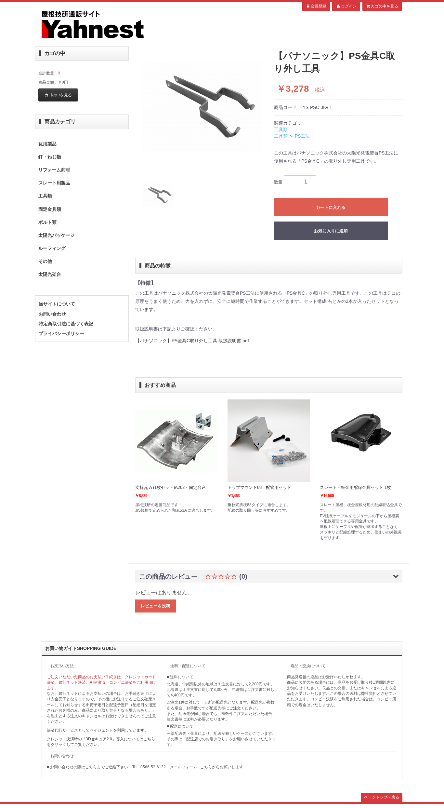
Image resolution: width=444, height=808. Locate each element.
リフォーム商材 (54, 169)
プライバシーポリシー (61, 333)
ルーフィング (52, 248)
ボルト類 (47, 222)
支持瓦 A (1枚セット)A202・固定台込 (170, 487)
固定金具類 (49, 209)
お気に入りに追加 (331, 230)
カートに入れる (331, 207)
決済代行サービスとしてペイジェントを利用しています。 (97, 730)
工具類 (45, 195)
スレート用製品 (54, 182)
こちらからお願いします (221, 767)
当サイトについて (57, 303)
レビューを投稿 (155, 605)
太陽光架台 (49, 274)
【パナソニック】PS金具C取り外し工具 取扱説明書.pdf (192, 340)
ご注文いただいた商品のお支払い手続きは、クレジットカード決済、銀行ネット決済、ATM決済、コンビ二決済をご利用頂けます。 (101, 682)
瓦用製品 (47, 143)
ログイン (349, 6)
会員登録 (318, 6)
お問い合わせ (52, 313)
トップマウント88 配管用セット (259, 487)
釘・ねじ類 (49, 156)
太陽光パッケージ (56, 235)
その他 (45, 261)
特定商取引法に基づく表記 (66, 323)
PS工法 (302, 136)
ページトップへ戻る (381, 797)
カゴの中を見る (384, 6)
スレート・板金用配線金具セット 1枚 (355, 487)
